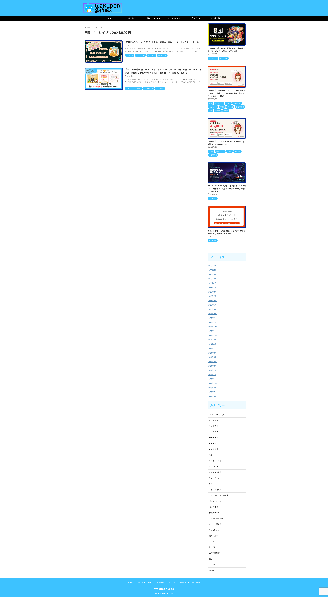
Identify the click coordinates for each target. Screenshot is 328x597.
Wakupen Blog (164, 588)
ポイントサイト (174, 18)
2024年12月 (212, 327)
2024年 (95, 27)
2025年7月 (212, 296)
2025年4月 (212, 309)
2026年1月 (212, 283)
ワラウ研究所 (214, 530)
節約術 (211, 570)
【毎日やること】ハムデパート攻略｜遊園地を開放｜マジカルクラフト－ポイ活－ (163, 42)
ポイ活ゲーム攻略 (216, 518)
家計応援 (212, 547)
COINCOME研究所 (216, 415)
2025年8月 (212, 292)
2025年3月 (212, 314)
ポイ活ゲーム (133, 18)
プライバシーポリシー (143, 582)
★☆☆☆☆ (213, 449)
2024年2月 (212, 370)
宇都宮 (211, 541)
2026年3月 (212, 279)
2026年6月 (212, 266)
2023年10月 (213, 383)
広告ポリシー (184, 582)
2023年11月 (212, 379)
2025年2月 (212, 318)
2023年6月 (212, 396)
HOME (130, 582)
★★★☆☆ (213, 443)
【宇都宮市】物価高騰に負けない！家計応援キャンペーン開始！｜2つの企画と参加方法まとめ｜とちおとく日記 (226, 93)
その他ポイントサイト (218, 461)
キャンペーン (113, 18)
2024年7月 (212, 348)
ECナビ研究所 (214, 420)
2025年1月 (212, 322)
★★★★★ (213, 432)
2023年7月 (212, 392)
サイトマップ (171, 582)
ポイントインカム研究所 (219, 495)
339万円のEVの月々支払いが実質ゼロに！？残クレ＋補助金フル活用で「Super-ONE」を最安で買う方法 (227, 188)
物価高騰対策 (214, 553)
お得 (210, 455)
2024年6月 (212, 353)
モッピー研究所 (215, 524)
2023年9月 (212, 388)
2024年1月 (212, 375)
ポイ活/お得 (215, 18)
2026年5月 (212, 270)
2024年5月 (212, 357)
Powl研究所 (213, 426)
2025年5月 (212, 305)
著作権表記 (196, 582)
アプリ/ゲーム (194, 18)
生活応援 (212, 564)
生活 (210, 559)
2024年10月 (213, 335)
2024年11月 (212, 331)
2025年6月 (212, 300)
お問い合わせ (159, 582)
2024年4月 (212, 361)
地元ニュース (214, 536)
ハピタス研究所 (215, 489)
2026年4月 (212, 274)
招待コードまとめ (153, 18)
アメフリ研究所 (215, 472)
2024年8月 (212, 344)
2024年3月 (212, 366)
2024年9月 (212, 340)
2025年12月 (212, 287)
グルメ (211, 484)
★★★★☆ (213, 438)
